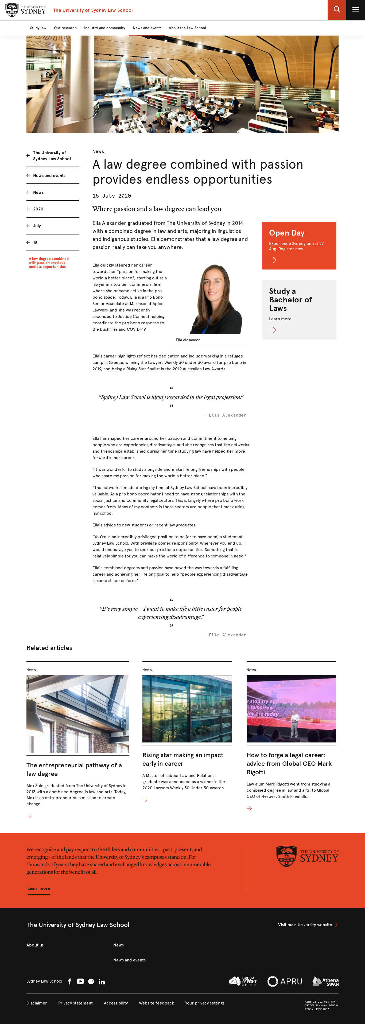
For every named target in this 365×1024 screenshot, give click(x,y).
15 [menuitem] (35, 242)
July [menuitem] (37, 225)
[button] (337, 10)
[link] (308, 925)
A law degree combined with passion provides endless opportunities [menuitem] (49, 262)
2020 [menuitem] (38, 208)
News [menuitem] (38, 192)
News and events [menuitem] (49, 175)
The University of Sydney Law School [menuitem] (52, 155)
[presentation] (77, 740)
